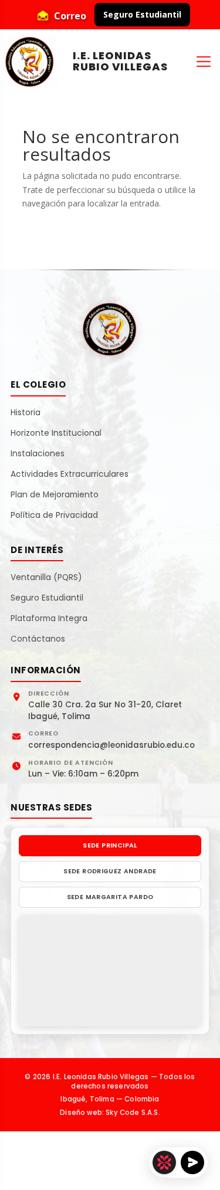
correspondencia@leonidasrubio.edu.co (111, 745)
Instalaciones (38, 454)
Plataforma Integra (49, 618)
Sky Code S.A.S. (133, 1112)
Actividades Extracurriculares (69, 474)
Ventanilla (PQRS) (46, 577)
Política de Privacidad (54, 515)
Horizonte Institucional (56, 433)
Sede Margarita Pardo (110, 897)
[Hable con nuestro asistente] (178, 1162)
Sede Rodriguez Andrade (109, 871)
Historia (25, 413)
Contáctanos (38, 639)
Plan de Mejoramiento (55, 495)
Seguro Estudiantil (142, 14)
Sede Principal (110, 845)
